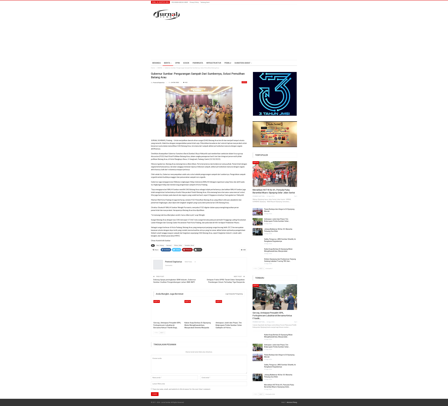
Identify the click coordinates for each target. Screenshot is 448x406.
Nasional (169, 245)
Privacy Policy (194, 2)
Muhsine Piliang (292, 402)
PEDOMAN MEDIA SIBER (180, 2)
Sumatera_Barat (189, 245)
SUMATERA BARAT (242, 63)
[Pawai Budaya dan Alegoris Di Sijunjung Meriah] (258, 212)
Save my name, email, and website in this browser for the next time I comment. (182, 389)
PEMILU (227, 63)
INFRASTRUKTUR (213, 63)
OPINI (177, 63)
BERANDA (156, 63)
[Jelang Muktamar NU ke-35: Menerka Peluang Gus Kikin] (258, 231)
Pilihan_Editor (178, 245)
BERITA (167, 63)
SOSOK (186, 63)
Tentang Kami (205, 2)
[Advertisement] (224, 40)
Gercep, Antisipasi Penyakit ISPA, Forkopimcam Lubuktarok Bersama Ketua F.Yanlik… (272, 316)
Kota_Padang (160, 245)
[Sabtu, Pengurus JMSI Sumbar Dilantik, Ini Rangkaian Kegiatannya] (258, 242)
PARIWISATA (198, 63)
